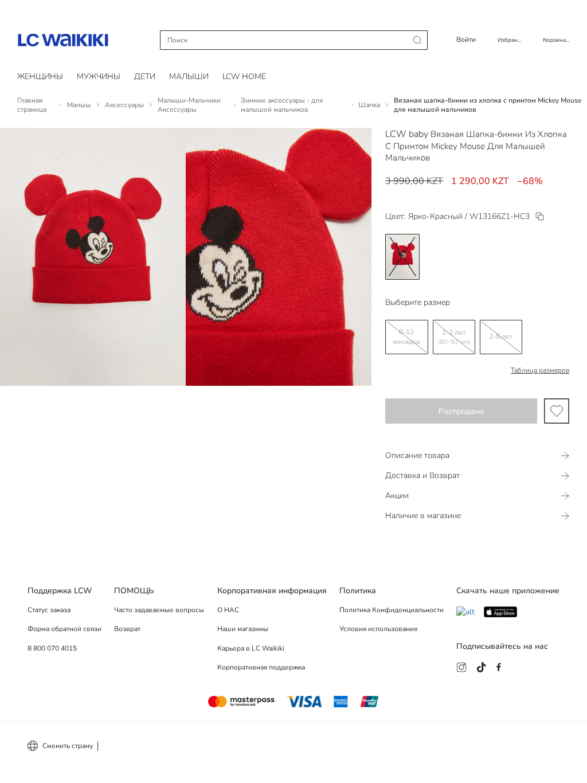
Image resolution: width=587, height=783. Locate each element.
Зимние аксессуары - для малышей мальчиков (282, 105)
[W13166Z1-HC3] (539, 216)
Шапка (369, 104)
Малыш (79, 104)
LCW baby (406, 134)
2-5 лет (500, 336)
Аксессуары (124, 104)
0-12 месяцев (406, 336)
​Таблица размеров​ (540, 370)
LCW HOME (244, 76)
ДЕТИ (144, 76)
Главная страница (31, 105)
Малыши (189, 76)
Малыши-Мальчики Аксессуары (189, 105)
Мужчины (98, 76)
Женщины (40, 76)
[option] (402, 257)
